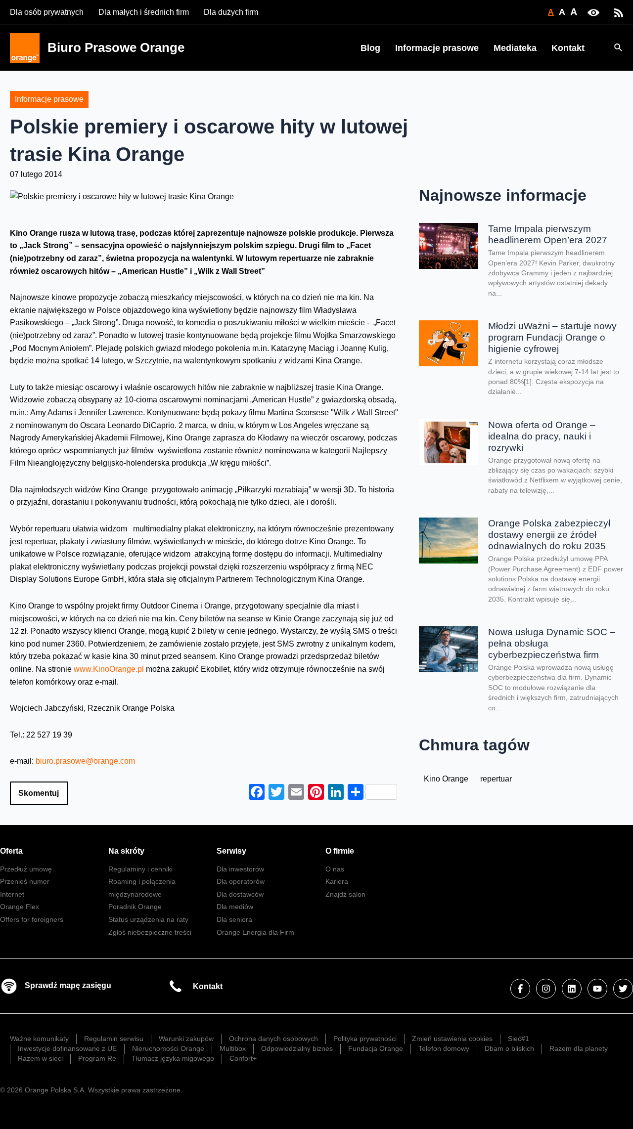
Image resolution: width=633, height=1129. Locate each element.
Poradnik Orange (135, 907)
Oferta (11, 851)
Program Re (97, 1058)
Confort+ (243, 1058)
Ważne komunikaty (39, 1038)
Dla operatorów (241, 881)
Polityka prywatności (365, 1038)
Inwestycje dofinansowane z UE (67, 1048)
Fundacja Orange (375, 1048)
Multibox (233, 1048)
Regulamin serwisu (113, 1038)
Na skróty (126, 851)
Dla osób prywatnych (47, 12)
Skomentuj (38, 793)
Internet (12, 894)
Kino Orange (446, 779)
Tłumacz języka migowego (173, 1058)
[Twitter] (623, 989)
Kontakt (568, 48)
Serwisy (231, 851)
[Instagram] (546, 989)
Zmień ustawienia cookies (452, 1038)
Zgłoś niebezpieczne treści (149, 932)
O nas (334, 869)
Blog (370, 48)
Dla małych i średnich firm (143, 12)
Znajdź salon (345, 894)
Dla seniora (234, 919)
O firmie (339, 851)
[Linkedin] (572, 989)
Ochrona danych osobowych (273, 1038)
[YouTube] (597, 989)
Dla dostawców (240, 894)
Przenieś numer (24, 881)
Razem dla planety (578, 1048)
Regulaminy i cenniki (140, 869)
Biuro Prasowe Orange (115, 47)
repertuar (496, 779)
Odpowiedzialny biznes (297, 1048)
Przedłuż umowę (26, 869)
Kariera (336, 881)
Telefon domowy (443, 1048)
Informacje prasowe (437, 48)
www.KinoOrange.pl (110, 669)
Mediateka (515, 48)
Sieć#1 (518, 1038)
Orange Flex (19, 907)
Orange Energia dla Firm (255, 932)
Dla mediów (235, 907)
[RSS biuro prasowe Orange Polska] (618, 12)
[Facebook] (520, 989)
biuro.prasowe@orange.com (85, 761)
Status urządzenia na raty (148, 919)
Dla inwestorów (240, 869)
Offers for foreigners (31, 919)
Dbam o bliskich (509, 1048)
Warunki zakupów (186, 1038)
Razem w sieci (40, 1058)
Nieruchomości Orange (168, 1048)
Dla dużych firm (231, 12)
